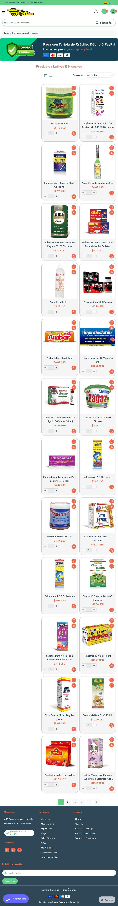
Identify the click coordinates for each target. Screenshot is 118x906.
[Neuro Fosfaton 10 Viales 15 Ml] (97, 337)
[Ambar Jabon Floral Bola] (59, 337)
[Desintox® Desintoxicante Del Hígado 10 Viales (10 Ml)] (59, 396)
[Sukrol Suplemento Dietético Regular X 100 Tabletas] (59, 221)
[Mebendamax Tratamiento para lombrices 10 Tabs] (59, 456)
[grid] (45, 75)
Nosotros (79, 819)
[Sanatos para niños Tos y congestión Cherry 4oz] (59, 635)
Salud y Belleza (48, 838)
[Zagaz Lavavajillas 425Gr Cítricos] (97, 396)
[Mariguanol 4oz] (59, 102)
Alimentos (45, 819)
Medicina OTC (47, 823)
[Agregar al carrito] (74, 133)
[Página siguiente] (97, 802)
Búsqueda (105, 23)
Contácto (79, 823)
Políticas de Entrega (84, 828)
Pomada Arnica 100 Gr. (59, 536)
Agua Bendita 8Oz (60, 302)
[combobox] (59, 22)
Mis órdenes (69, 890)
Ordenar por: (78, 75)
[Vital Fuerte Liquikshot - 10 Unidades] (97, 515)
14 (89, 802)
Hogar (44, 833)
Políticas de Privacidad (85, 833)
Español (111, 2)
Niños (43, 843)
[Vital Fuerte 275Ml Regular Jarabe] (59, 694)
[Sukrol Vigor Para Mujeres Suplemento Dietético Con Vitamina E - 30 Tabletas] (97, 754)
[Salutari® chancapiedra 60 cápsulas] (97, 575)
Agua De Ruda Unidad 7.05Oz (97, 183)
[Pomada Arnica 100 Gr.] (59, 515)
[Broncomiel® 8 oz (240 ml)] (97, 694)
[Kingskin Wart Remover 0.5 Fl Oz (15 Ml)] (59, 162)
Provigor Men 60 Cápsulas (97, 302)
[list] (50, 75)
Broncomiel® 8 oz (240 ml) (97, 715)
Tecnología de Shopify (69, 902)
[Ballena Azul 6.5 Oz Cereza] (97, 456)
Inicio (6, 33)
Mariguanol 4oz (59, 123)
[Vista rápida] (74, 93)
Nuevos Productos (49, 852)
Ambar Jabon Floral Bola (59, 358)
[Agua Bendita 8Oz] (59, 281)
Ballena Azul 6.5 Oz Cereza (97, 477)
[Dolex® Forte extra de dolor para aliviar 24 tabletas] (97, 221)
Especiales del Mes (49, 857)
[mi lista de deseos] (74, 88)
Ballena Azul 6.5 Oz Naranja (60, 596)
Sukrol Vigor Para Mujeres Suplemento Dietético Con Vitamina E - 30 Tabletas (98, 778)
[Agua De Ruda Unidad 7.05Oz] (97, 162)
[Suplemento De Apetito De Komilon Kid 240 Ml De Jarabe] (97, 102)
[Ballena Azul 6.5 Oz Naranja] (59, 575)
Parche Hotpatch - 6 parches (59, 775)
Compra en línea (50, 890)
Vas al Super (53, 902)
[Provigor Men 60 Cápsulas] (97, 281)
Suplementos (46, 828)
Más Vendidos (47, 847)
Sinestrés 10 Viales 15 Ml (97, 655)
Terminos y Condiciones (86, 838)
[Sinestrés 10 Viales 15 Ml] (97, 635)
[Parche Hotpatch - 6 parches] (59, 754)
